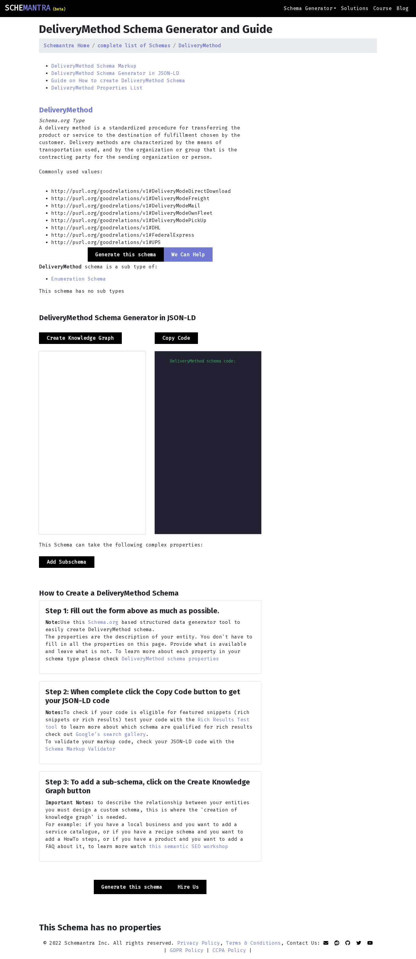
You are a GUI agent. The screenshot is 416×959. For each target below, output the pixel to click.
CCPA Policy (229, 950)
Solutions (354, 8)
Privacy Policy (198, 943)
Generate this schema (131, 887)
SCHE (35, 7)
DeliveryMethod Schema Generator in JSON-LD (115, 73)
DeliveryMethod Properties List (97, 88)
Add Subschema (66, 562)
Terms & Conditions (253, 943)
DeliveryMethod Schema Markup (93, 66)
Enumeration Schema (78, 279)
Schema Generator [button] (308, 8)
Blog (403, 8)
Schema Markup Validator (80, 749)
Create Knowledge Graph (80, 338)
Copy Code (176, 338)
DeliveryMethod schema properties (170, 659)
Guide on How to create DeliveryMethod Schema (118, 80)
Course (382, 8)
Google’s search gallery (111, 734)
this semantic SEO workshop (188, 846)
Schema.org (103, 622)
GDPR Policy (186, 950)
